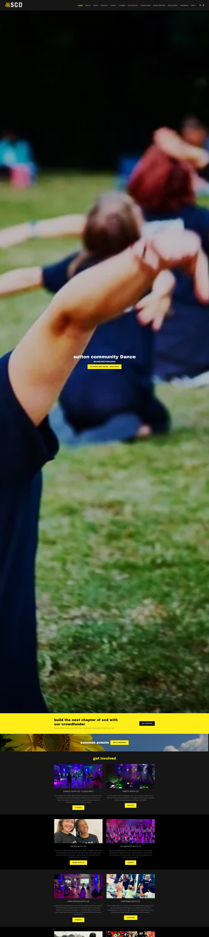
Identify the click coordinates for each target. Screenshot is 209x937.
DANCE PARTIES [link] (159, 5)
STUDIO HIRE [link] (145, 5)
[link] (13, 5)
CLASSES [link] (122, 5)
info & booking (119, 742)
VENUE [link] (113, 5)
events (131, 862)
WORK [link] (95, 5)
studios (78, 920)
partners (131, 917)
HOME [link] (80, 5)
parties (130, 805)
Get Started (147, 723)
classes (78, 807)
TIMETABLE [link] (184, 5)
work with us (78, 862)
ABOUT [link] (88, 5)
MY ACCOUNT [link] (133, 5)
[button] (193, 5)
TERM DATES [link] (172, 5)
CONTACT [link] (104, 5)
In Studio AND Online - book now (104, 366)
